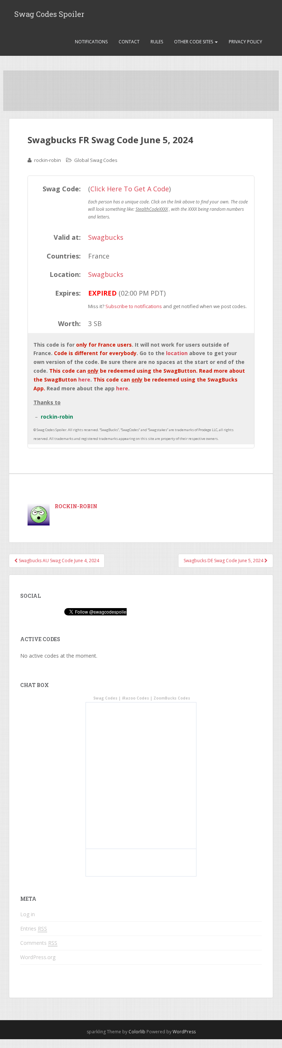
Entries (33, 928)
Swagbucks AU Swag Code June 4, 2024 (58, 560)
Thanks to (47, 402)
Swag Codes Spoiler (49, 14)
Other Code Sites (194, 42)
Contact (129, 42)
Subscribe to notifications (133, 306)
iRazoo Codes (135, 698)
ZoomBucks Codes (171, 698)
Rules (157, 42)
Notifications (91, 42)
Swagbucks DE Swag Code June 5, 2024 (224, 560)
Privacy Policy (245, 42)
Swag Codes (105, 698)
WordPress (184, 1032)
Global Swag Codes (96, 160)
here (84, 379)
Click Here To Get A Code (129, 188)
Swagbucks (105, 237)
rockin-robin (47, 160)
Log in (27, 914)
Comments (38, 942)
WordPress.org (37, 957)
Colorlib (137, 1032)
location (177, 353)
